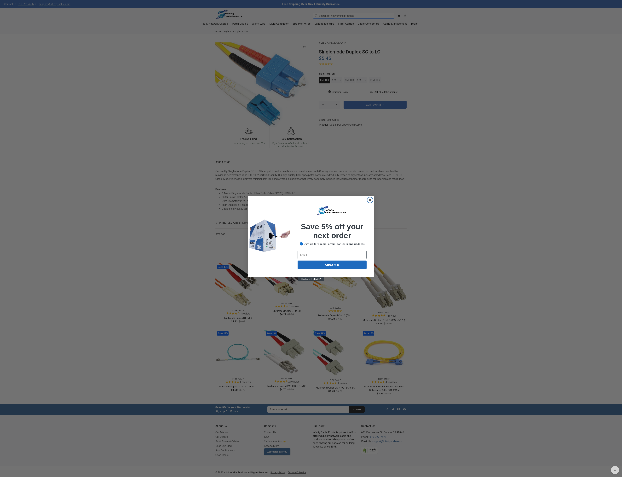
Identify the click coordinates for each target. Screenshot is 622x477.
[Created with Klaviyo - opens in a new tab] (311, 279)
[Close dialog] (370, 200)
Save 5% (332, 265)
